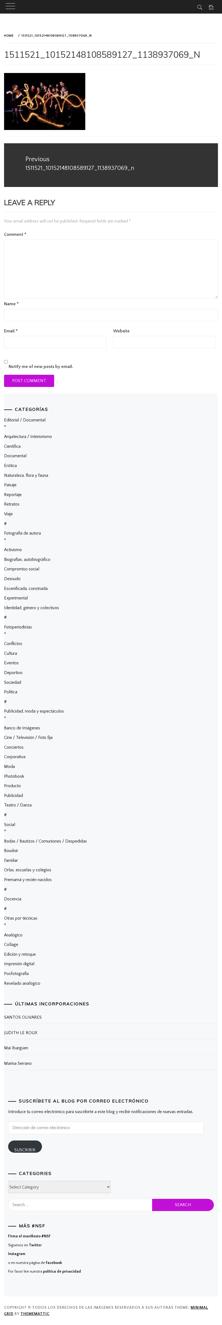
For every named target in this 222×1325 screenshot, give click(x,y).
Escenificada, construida (26, 588)
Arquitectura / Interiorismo (28, 436)
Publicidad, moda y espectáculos (34, 711)
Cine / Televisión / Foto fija (28, 737)
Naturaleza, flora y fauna (26, 475)
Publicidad (13, 795)
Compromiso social (21, 569)
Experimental (16, 598)
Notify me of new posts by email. (41, 366)
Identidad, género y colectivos (31, 607)
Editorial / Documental (24, 420)
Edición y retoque (20, 954)
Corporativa (14, 756)
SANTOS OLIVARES (23, 1017)
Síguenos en (25, 1245)
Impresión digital (19, 963)
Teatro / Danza (18, 805)
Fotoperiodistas (18, 627)
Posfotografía (16, 973)
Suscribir (24, 1150)
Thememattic (35, 1314)
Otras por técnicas (20, 918)
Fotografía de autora (22, 533)
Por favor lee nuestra (44, 1271)
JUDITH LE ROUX (20, 1032)
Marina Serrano (18, 1063)
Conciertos (14, 747)
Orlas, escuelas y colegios (27, 870)
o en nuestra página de (35, 1263)
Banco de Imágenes (22, 728)
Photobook (14, 776)
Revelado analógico (22, 983)
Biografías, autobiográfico (27, 559)
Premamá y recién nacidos (28, 879)
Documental (15, 455)
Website (121, 331)
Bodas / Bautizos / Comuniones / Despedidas (45, 841)
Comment (15, 234)
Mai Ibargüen (16, 1048)
